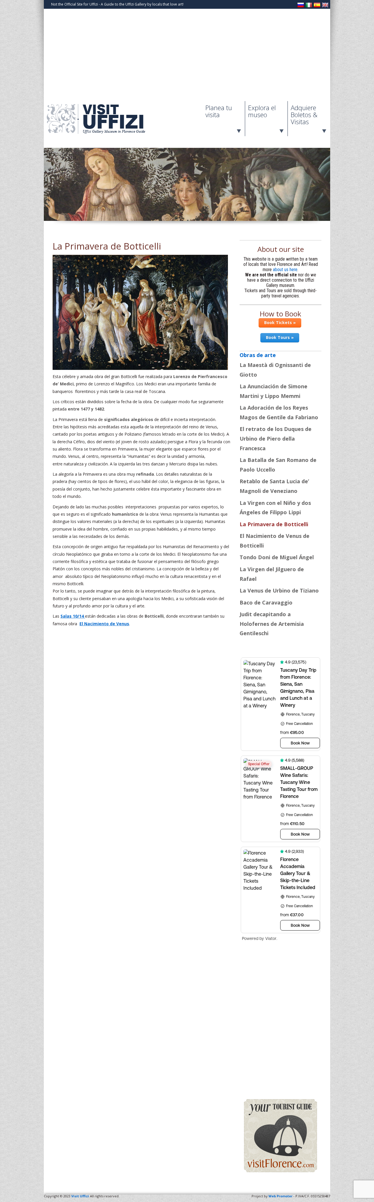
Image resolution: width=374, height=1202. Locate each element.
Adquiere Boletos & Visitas (304, 114)
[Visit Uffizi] (102, 132)
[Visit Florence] (280, 1170)
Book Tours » (280, 337)
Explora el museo (262, 111)
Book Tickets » (280, 322)
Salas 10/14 (72, 616)
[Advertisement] (187, 57)
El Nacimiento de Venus (104, 623)
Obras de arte (258, 354)
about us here (285, 269)
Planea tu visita (218, 111)
